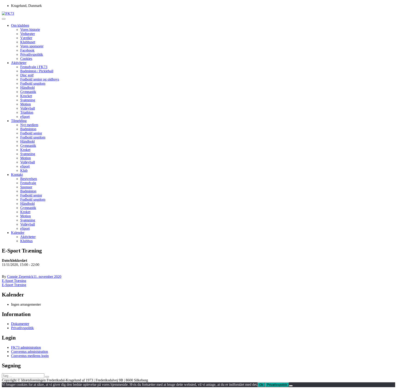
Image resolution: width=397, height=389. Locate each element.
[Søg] (47, 376)
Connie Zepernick (20, 277)
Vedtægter (27, 34)
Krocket (26, 96)
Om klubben (20, 25)
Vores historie (30, 30)
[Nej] (291, 385)
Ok (261, 384)
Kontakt (17, 175)
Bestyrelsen (28, 179)
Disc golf (27, 75)
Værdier (26, 38)
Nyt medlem (29, 125)
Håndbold (27, 88)
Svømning (27, 100)
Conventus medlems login (30, 356)
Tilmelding (19, 121)
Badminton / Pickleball (36, 71)
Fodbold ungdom (32, 83)
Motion (25, 104)
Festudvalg (28, 183)
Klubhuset (27, 42)
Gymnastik (28, 92)
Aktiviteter (18, 63)
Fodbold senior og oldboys (39, 79)
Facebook (27, 50)
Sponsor (26, 187)
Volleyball (27, 108)
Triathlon (26, 112)
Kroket (25, 150)
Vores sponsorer (31, 46)
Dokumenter (20, 324)
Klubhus (26, 241)
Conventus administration (29, 352)
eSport (25, 117)
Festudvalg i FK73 (33, 67)
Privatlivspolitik (31, 54)
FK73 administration (26, 347)
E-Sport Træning (14, 281)
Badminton (28, 129)
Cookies (26, 59)
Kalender (17, 233)
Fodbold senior (31, 133)
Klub (24, 170)
